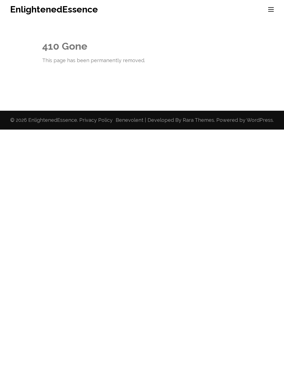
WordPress (260, 120)
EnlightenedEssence (54, 9)
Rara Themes (198, 120)
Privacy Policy (96, 120)
